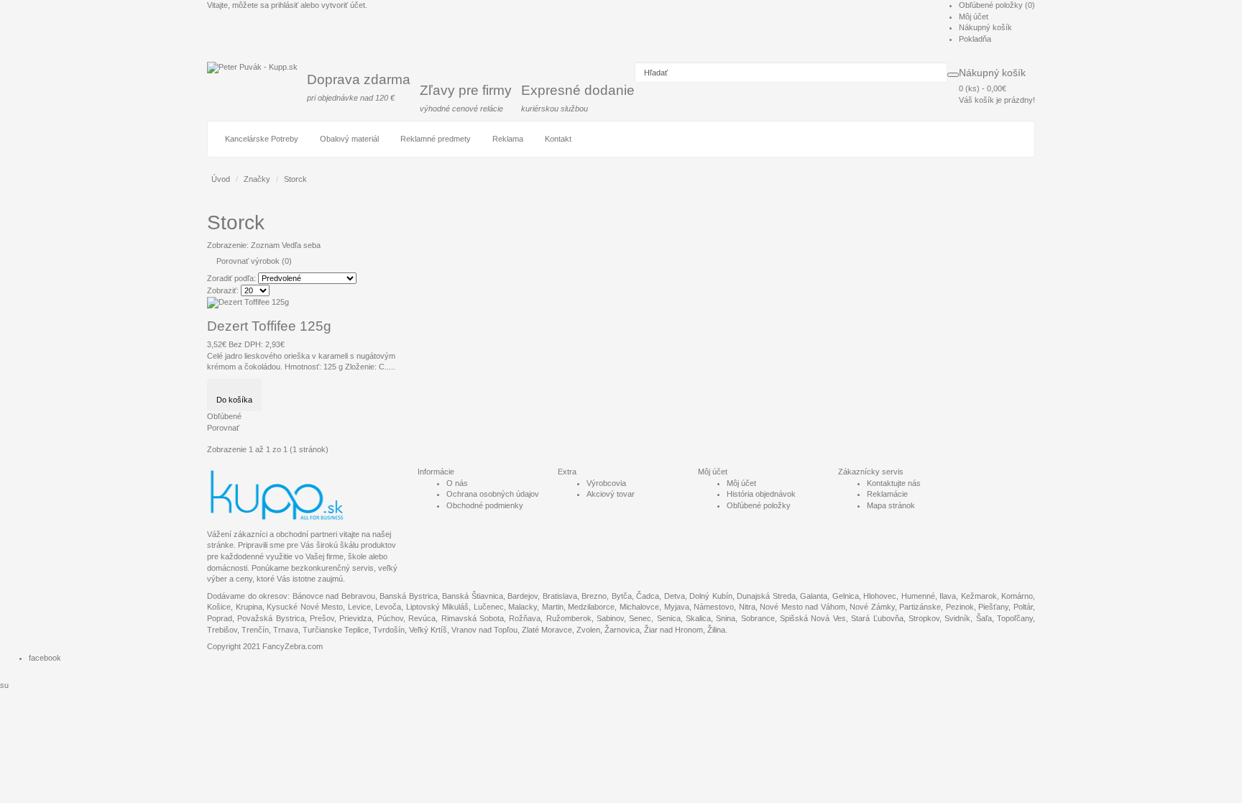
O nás (457, 483)
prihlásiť (284, 5)
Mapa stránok (891, 505)
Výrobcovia (606, 483)
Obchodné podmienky (484, 505)
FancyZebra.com (292, 646)
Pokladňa (975, 39)
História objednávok (761, 494)
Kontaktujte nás (894, 483)
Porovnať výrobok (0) (254, 261)
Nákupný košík (985, 27)
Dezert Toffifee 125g (269, 326)
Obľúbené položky (759, 505)
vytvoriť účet (343, 5)
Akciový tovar (610, 494)
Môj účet (973, 16)
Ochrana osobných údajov (492, 494)
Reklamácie (887, 494)
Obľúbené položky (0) (997, 5)
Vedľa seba (301, 245)
